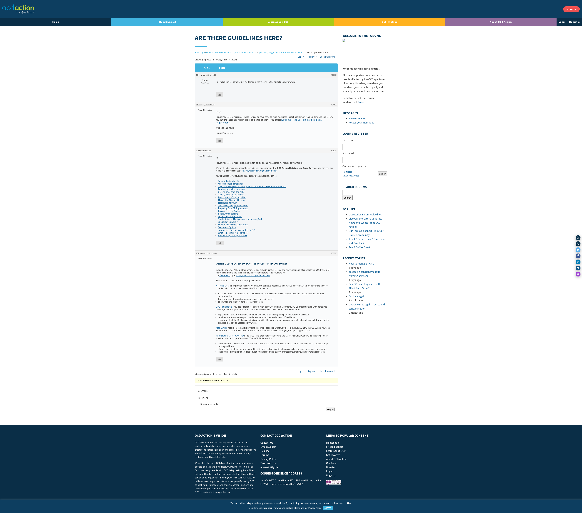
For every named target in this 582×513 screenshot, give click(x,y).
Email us (362, 102)
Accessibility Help (270, 467)
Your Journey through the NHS (232, 235)
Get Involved (390, 21)
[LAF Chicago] (18, 9)
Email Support (268, 446)
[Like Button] (219, 94)
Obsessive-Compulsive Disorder (233, 205)
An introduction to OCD (229, 181)
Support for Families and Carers (233, 224)
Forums (209, 52)
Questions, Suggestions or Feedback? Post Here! (280, 52)
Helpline (264, 451)
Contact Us (266, 442)
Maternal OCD (222, 285)
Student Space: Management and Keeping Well (240, 219)
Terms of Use (268, 463)
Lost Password (327, 56)
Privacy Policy (268, 459)
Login (562, 21)
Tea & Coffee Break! (360, 247)
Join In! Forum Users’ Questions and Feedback (236, 52)
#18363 (334, 75)
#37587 (334, 253)
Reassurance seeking (228, 213)
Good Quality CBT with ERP (231, 194)
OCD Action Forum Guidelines (365, 214)
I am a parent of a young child (232, 197)
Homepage (200, 52)
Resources (224, 275)
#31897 (334, 151)
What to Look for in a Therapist (233, 232)
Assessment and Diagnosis (230, 183)
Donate (330, 467)
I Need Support (167, 21)
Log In (301, 56)
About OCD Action (501, 21)
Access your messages (361, 122)
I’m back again (357, 296)
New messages (357, 118)
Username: (203, 390)
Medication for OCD (227, 202)
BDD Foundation (224, 306)
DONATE (571, 9)
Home (55, 21)
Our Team (331, 463)
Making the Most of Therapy (231, 200)
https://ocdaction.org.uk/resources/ (259, 170)
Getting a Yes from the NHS (231, 191)
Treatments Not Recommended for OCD (237, 230)
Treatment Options (227, 227)
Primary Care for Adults (229, 211)
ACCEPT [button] (327, 508)
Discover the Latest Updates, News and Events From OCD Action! (365, 222)
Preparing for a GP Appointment (233, 208)
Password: (203, 397)
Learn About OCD (278, 21)
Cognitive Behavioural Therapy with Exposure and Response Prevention (252, 186)
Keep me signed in (209, 404)
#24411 (334, 105)
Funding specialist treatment (232, 189)
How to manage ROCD (361, 263)
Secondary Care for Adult (230, 216)
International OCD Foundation (230, 335)
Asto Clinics (221, 327)
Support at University (228, 221)
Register (574, 21)
